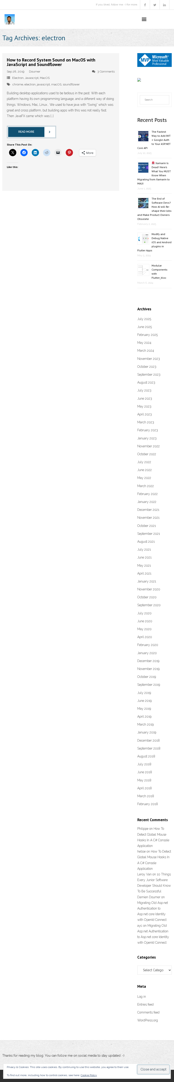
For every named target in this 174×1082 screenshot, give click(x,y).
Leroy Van (144, 874)
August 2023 (146, 382)
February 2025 (147, 335)
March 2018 (145, 796)
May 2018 (144, 780)
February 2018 (147, 804)
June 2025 (144, 327)
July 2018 (144, 764)
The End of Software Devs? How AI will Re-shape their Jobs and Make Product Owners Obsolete (154, 209)
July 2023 (144, 390)
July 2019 (144, 693)
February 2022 (147, 494)
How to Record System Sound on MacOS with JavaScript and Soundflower (51, 62)
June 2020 (144, 621)
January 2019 (146, 732)
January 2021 (146, 581)
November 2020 (148, 589)
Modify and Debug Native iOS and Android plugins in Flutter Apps (154, 242)
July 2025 (144, 319)
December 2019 (148, 661)
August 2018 (146, 756)
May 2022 (144, 478)
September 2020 (149, 605)
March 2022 (145, 486)
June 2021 (144, 557)
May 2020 (144, 629)
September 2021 (148, 533)
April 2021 (144, 573)
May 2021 (144, 565)
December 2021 (148, 510)
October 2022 (146, 454)
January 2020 (147, 653)
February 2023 (147, 430)
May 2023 (144, 406)
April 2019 (144, 716)
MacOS (45, 78)
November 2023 (148, 359)
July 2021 (144, 549)
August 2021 (146, 541)
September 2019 (148, 684)
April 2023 (144, 414)
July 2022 (144, 462)
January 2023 (147, 438)
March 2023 (145, 422)
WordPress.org (147, 1020)
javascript (43, 84)
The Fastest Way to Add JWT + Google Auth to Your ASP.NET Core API (154, 140)
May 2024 (144, 342)
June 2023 (144, 398)
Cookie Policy (89, 1075)
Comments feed (148, 1012)
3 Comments (106, 71)
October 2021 (146, 526)
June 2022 (144, 470)
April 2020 (144, 637)
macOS (56, 84)
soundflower (71, 84)
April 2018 (144, 788)
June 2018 (144, 772)
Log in (141, 996)
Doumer (34, 71)
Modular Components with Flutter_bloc (159, 271)
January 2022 (146, 502)
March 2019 (145, 724)
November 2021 (148, 517)
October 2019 (146, 677)
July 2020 (144, 613)
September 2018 (148, 748)
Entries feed (145, 1004)
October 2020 (147, 597)
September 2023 (148, 374)
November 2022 (148, 446)
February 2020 (147, 645)
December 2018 (148, 740)
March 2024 (145, 350)
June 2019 (144, 700)
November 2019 (148, 669)
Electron (18, 78)
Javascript (32, 78)
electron (30, 84)
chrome (17, 84)
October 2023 (146, 366)
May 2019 (144, 708)
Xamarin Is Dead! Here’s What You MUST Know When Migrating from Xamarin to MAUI (154, 173)
